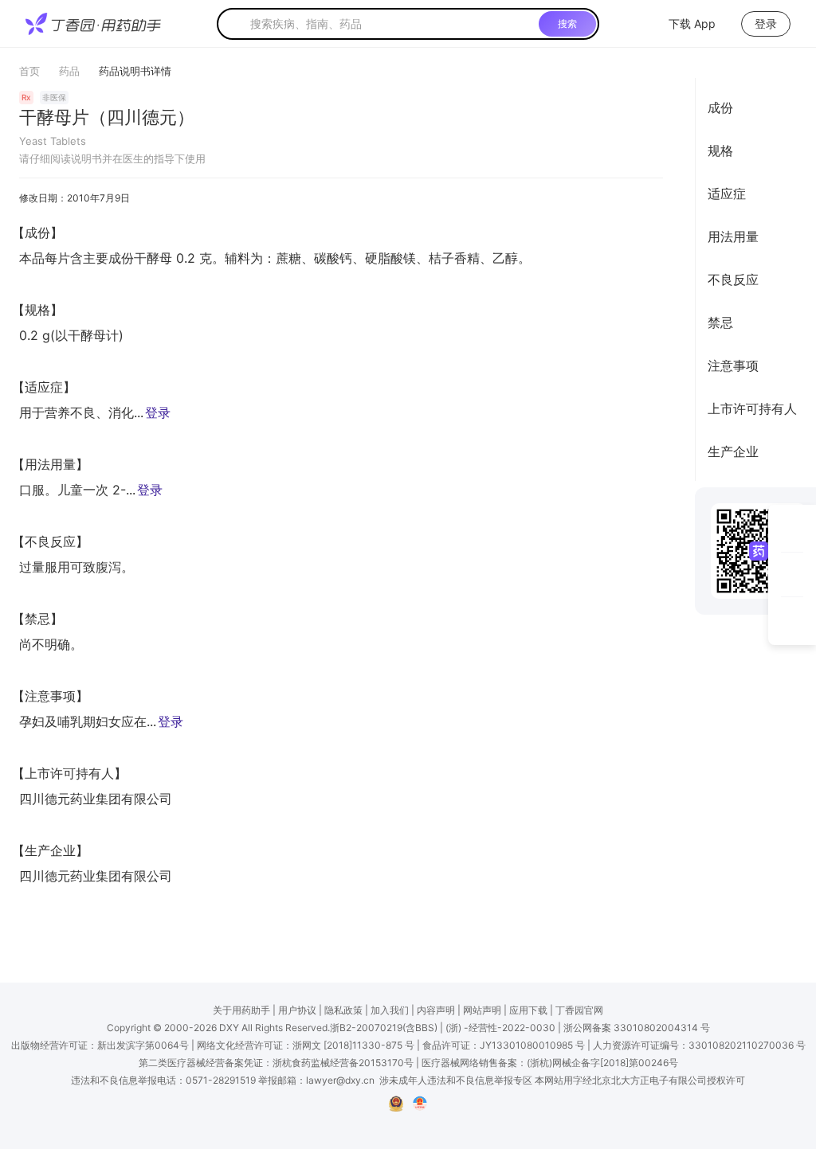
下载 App (692, 23)
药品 (69, 70)
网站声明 (482, 1010)
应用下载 (528, 1010)
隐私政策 (343, 1010)
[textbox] (391, 24)
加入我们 (390, 1010)
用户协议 (297, 1010)
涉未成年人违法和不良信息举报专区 (455, 1080)
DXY (229, 1028)
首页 (29, 70)
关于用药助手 (241, 1010)
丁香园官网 (579, 1010)
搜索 (567, 23)
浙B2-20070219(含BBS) (383, 1028)
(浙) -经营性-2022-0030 (500, 1028)
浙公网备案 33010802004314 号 (636, 1028)
